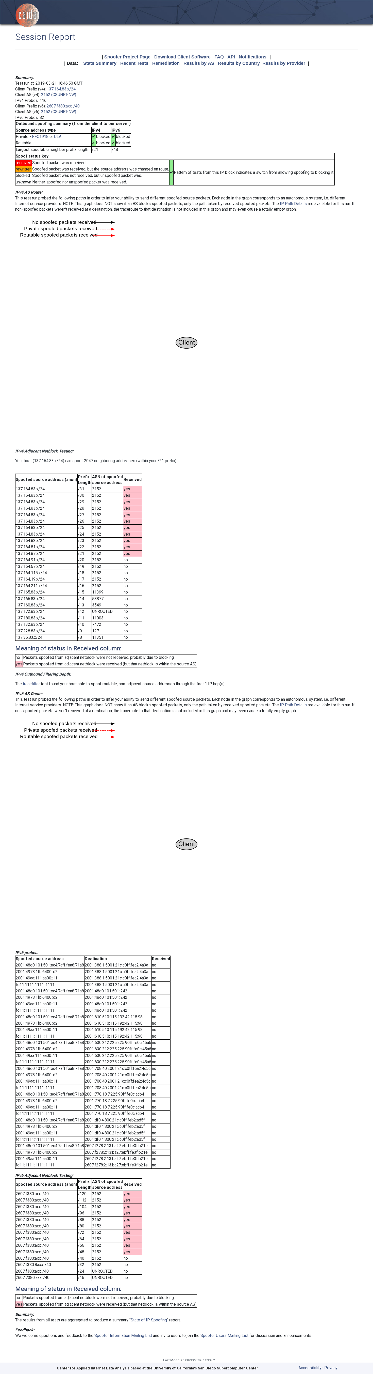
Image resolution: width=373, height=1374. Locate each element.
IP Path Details (293, 203)
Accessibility (309, 1367)
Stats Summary (99, 63)
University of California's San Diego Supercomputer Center (206, 1368)
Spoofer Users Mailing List (224, 1335)
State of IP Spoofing (149, 1320)
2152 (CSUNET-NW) (58, 94)
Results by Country (239, 63)
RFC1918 (40, 136)
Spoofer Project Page (127, 56)
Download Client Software (182, 56)
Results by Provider (283, 63)
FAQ (219, 56)
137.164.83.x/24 (61, 89)
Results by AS (198, 63)
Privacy (330, 1367)
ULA (57, 136)
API (231, 56)
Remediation (166, 63)
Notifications (252, 56)
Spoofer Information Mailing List (123, 1335)
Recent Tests (134, 63)
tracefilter (31, 683)
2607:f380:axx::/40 (63, 106)
